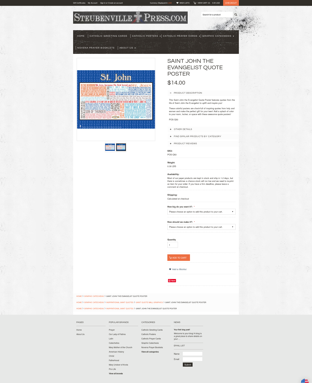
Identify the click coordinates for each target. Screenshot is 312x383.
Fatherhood (114, 360)
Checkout (231, 2)
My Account (92, 2)
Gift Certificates (79, 2)
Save (173, 280)
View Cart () (209, 2)
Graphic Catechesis (216, 36)
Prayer (112, 329)
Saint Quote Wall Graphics (149, 302)
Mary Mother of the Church (120, 347)
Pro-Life (112, 369)
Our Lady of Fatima (117, 334)
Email (176, 359)
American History (116, 351)
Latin (111, 338)
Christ (111, 356)
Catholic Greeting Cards (108, 36)
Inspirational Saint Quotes (119, 302)
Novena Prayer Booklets (96, 48)
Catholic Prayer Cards (180, 36)
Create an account (115, 2)
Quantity (171, 239)
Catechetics (114, 343)
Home (79, 296)
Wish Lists (184, 2)
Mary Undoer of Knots (118, 364)
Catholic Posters (145, 36)
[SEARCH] (236, 15)
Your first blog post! (182, 330)
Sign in (102, 2)
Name (176, 353)
